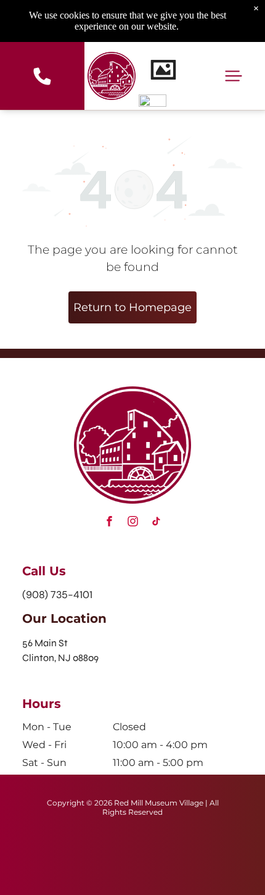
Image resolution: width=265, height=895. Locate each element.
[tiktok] (156, 523)
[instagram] (132, 523)
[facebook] (109, 523)
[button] (233, 76)
